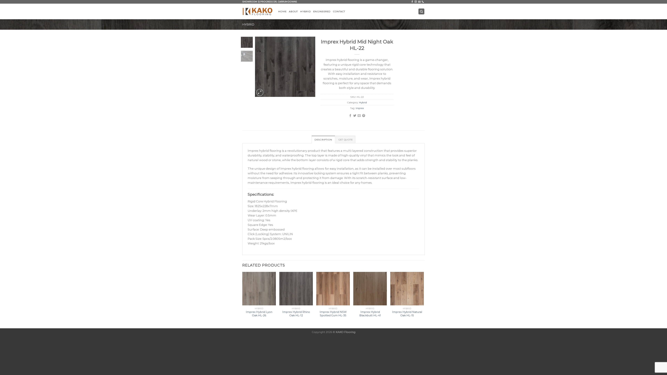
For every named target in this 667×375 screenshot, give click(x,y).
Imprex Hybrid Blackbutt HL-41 (370, 313)
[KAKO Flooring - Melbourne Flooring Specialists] (257, 11)
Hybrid (305, 11)
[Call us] (423, 2)
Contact (339, 11)
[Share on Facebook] (350, 116)
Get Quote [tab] (345, 139)
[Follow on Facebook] (412, 2)
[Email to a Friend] (359, 116)
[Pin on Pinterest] (363, 116)
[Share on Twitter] (354, 116)
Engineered (322, 11)
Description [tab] (323, 139)
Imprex (360, 108)
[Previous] (260, 67)
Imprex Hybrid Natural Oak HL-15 (407, 313)
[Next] (310, 67)
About (293, 11)
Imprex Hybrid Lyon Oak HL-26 (259, 313)
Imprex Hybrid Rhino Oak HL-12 (296, 313)
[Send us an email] (419, 2)
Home (282, 11)
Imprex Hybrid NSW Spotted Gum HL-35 (333, 313)
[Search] (421, 11)
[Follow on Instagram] (416, 2)
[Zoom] (259, 92)
